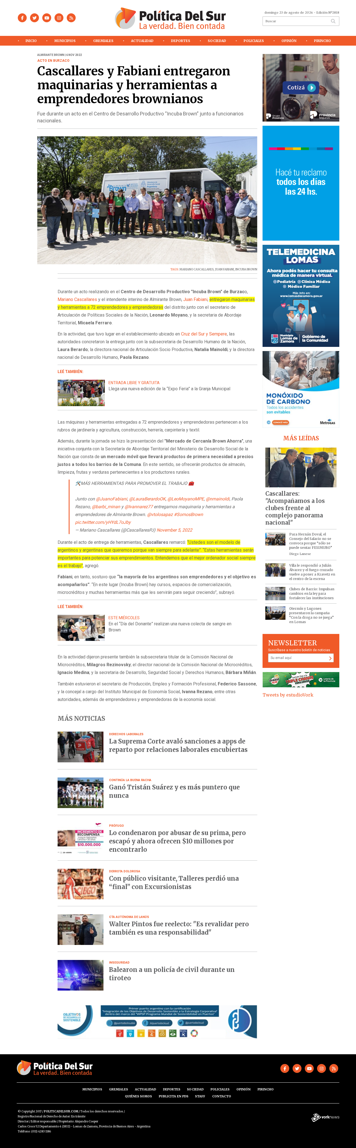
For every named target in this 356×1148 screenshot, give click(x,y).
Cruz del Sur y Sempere (203, 334)
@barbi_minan (106, 506)
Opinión (288, 41)
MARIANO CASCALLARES (196, 269)
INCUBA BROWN (246, 269)
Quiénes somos (138, 1096)
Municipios (65, 41)
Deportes (180, 41)
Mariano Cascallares (77, 299)
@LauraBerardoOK (147, 499)
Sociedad (217, 41)
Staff (200, 1096)
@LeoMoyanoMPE (185, 499)
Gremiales (103, 41)
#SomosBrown (188, 514)
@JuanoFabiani (111, 499)
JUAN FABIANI (224, 269)
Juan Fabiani (194, 299)
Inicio (31, 41)
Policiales (254, 41)
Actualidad (142, 41)
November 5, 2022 (174, 530)
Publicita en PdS (173, 1096)
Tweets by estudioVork (288, 695)
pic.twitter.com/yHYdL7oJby (103, 522)
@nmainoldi (217, 499)
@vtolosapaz (160, 514)
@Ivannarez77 (139, 506)
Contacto (221, 1096)
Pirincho (322, 41)
